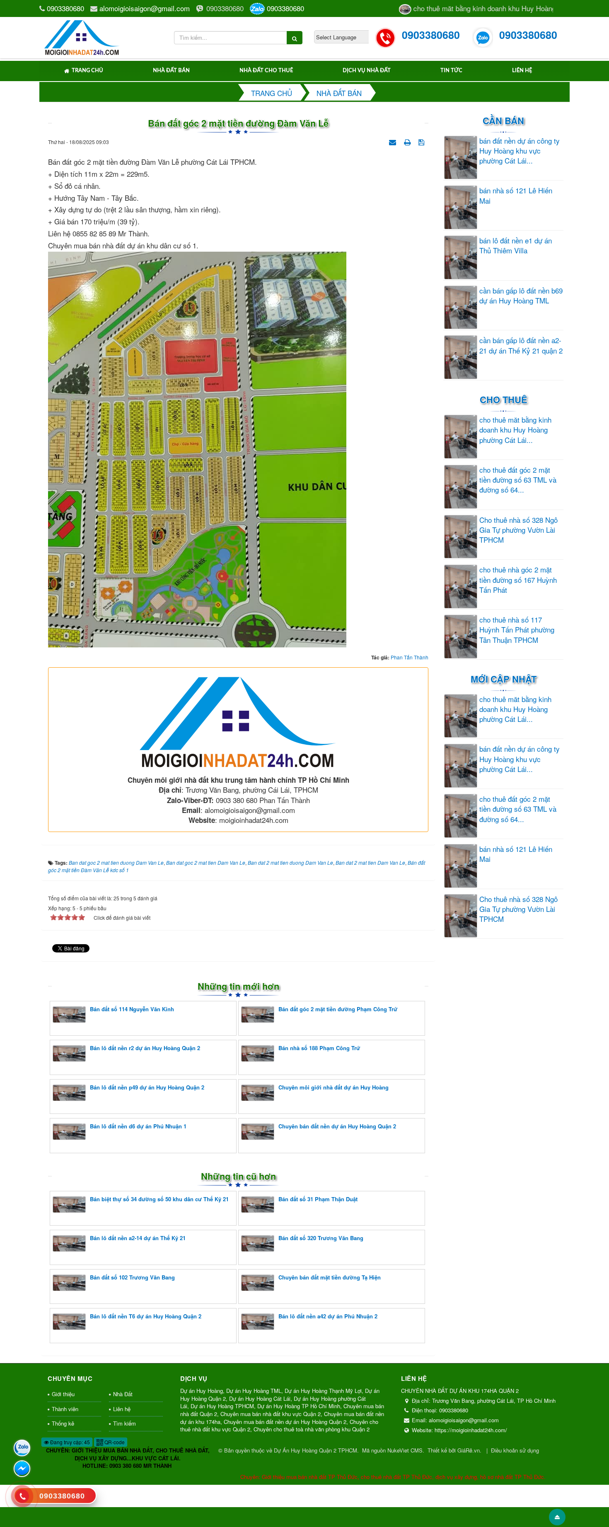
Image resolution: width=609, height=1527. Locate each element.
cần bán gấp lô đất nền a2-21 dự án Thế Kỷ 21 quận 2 (521, 345)
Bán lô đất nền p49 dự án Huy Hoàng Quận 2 (147, 1087)
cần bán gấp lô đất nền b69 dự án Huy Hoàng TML (521, 295)
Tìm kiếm (124, 1423)
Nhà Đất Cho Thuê (266, 70)
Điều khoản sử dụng (515, 1450)
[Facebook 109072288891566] (22, 1468)
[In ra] (408, 141)
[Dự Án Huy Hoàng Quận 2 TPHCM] (82, 36)
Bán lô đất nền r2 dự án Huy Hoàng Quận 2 (145, 1048)
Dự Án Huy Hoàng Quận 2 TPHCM (315, 1450)
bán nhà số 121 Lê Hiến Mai (515, 195)
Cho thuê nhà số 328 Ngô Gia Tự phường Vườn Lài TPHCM (518, 530)
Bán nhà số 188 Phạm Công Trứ (319, 1048)
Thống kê (63, 1423)
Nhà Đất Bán (171, 70)
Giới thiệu (63, 1394)
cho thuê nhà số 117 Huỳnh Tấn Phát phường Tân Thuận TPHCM (516, 630)
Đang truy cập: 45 (69, 1441)
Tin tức (451, 70)
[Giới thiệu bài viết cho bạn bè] (393, 141)
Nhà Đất (123, 1394)
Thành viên (65, 1409)
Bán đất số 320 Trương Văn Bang (320, 1238)
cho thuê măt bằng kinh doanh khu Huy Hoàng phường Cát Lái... (515, 430)
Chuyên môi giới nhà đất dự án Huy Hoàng (333, 1087)
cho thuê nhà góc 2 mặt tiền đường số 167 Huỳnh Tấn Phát (518, 580)
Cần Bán (503, 120)
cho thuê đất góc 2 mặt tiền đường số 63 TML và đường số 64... (517, 480)
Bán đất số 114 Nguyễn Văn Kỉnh (132, 1009)
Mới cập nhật (503, 678)
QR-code (114, 1441)
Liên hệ (522, 70)
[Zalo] (22, 1448)
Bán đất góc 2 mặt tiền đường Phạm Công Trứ (337, 1009)
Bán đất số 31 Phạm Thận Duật (318, 1199)
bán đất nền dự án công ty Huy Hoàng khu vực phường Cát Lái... (519, 151)
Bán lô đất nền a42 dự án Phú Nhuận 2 (327, 1316)
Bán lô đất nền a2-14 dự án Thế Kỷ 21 (138, 1238)
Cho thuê (503, 399)
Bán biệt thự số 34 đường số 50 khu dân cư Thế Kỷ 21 (159, 1199)
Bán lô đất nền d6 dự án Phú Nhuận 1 (138, 1126)
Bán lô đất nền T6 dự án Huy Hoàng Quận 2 (145, 1316)
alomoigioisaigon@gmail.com (144, 8)
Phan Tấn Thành (409, 657)
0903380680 (65, 8)
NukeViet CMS (405, 1450)
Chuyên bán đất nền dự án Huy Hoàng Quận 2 (337, 1126)
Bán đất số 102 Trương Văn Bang (132, 1277)
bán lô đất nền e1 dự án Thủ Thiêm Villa (515, 245)
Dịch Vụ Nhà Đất (367, 70)
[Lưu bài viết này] (422, 141)
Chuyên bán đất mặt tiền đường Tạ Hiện (329, 1277)
